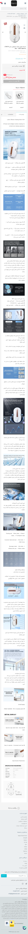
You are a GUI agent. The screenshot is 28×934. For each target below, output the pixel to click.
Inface (25, 847)
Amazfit (25, 838)
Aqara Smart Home (22, 835)
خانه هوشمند (24, 823)
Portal (10, 931)
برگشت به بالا (12, 808)
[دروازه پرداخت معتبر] (12, 923)
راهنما (26, 863)
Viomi (25, 853)
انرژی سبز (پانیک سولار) (21, 825)
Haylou (25, 840)
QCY (26, 844)
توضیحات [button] (21, 114)
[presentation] (25, 32)
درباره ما (25, 861)
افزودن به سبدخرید (13, 81)
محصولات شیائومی (23, 821)
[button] (2, 3)
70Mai (25, 849)
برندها (25, 828)
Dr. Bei (25, 842)
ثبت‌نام (4, 875)
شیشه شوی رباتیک (19, 58)
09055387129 (16, 891)
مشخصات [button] (10, 114)
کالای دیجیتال (24, 819)
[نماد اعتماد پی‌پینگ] (7, 923)
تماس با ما (25, 865)
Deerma (25, 851)
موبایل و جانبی (24, 817)
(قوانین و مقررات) (23, 868)
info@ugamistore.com (14, 894)
